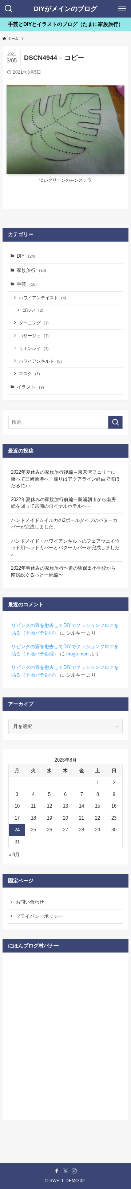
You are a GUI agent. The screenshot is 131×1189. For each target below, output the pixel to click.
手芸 (27, 284)
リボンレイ (34, 348)
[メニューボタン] (122, 9)
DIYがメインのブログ (65, 8)
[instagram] (74, 1171)
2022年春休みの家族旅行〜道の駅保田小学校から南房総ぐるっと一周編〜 (63, 571)
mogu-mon (77, 654)
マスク (29, 373)
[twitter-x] (65, 1171)
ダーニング (34, 322)
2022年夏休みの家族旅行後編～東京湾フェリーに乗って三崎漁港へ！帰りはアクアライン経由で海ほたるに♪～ (65, 478)
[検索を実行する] (115, 422)
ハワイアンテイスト (42, 297)
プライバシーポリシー (39, 916)
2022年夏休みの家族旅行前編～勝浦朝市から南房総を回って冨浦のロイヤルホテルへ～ (63, 503)
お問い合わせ (30, 902)
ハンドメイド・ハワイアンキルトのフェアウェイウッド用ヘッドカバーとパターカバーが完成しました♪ (65, 547)
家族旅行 (31, 270)
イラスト (30, 387)
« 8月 (14, 854)
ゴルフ (32, 310)
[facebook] (56, 1171)
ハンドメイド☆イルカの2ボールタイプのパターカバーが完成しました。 (64, 523)
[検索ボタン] (8, 9)
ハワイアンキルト (40, 361)
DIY (26, 256)
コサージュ (34, 335)
